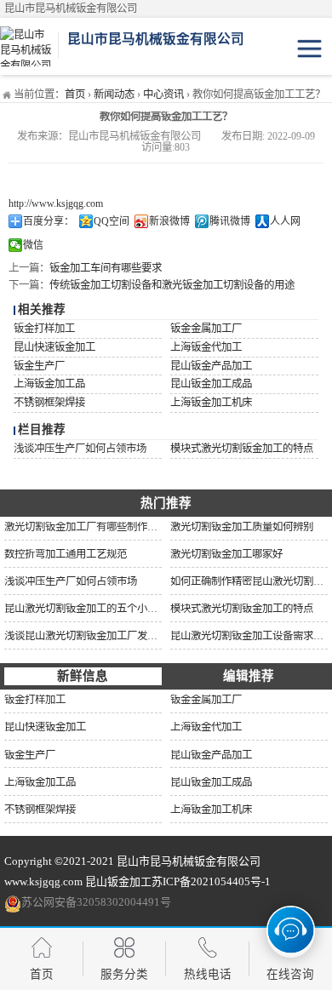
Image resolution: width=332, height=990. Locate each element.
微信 (33, 245)
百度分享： (48, 221)
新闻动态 (114, 94)
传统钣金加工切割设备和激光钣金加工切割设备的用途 (172, 285)
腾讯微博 (229, 221)
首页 (75, 94)
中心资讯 (163, 94)
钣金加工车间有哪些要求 (105, 268)
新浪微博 (169, 221)
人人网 (285, 221)
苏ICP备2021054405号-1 (211, 881)
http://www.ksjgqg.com (56, 203)
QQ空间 (111, 221)
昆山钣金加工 (118, 881)
